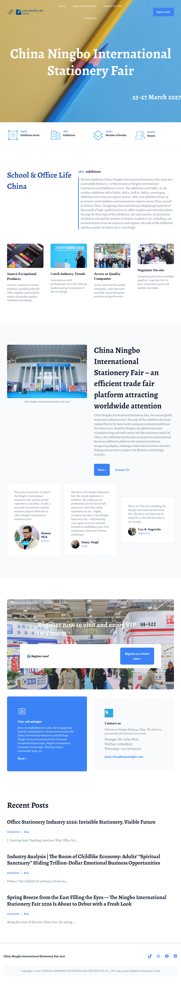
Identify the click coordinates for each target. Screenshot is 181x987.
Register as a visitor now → (137, 656)
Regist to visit (163, 12)
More (21, 758)
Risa (26, 832)
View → (102, 470)
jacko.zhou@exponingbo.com (124, 756)
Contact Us (122, 470)
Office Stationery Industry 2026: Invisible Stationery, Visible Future (81, 822)
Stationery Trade (150, 971)
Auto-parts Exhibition (128, 971)
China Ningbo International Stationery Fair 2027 (34, 956)
